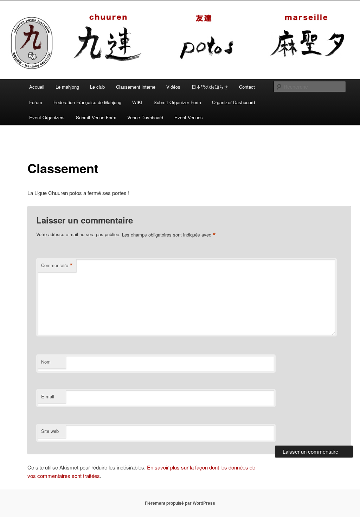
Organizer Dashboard (233, 102)
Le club (97, 86)
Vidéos (173, 86)
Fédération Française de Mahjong (87, 102)
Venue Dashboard (145, 117)
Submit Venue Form (96, 117)
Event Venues (188, 117)
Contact (247, 86)
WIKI (137, 102)
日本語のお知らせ (210, 86)
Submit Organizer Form (177, 102)
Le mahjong (67, 86)
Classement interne (135, 86)
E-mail (47, 396)
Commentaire (57, 265)
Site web (50, 431)
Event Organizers (47, 117)
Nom (46, 361)
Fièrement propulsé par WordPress (180, 503)
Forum (35, 102)
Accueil (36, 86)
